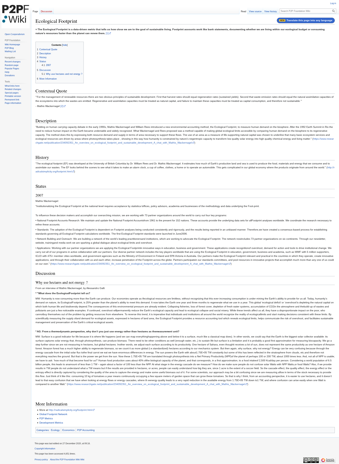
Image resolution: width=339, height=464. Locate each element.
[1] (107, 33)
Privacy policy (41, 459)
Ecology (55, 430)
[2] (61, 106)
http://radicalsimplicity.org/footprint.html (70, 409)
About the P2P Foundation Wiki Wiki (67, 459)
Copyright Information (45, 448)
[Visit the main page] (15, 14)
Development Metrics (51, 422)
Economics (68, 430)
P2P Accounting (86, 430)
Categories (43, 430)
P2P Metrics (46, 418)
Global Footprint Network (53, 414)
